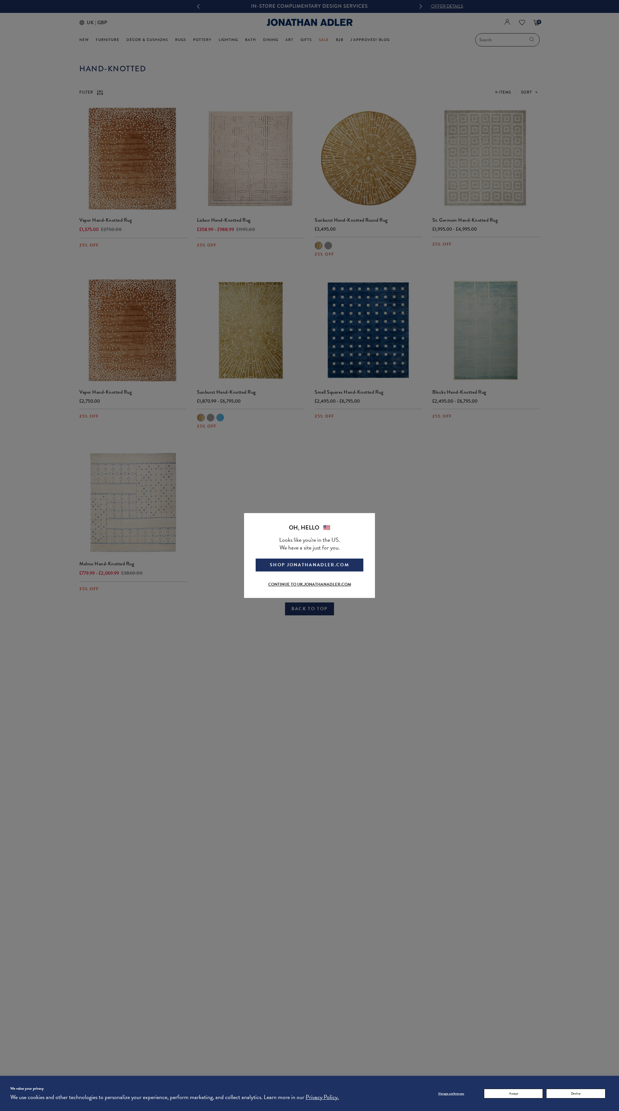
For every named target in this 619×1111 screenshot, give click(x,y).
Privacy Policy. (322, 1097)
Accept (513, 1093)
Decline (576, 1093)
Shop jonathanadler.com (309, 564)
